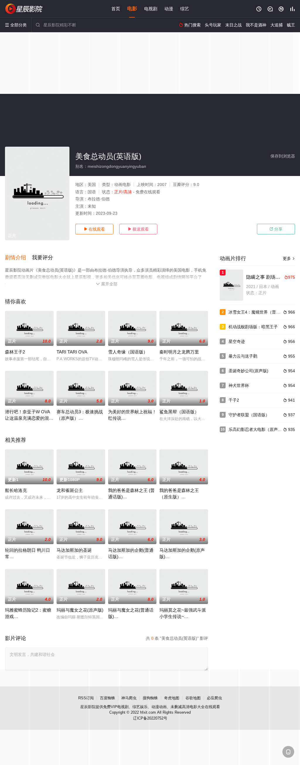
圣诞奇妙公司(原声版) (248, 370)
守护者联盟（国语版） (249, 414)
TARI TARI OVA (72, 351)
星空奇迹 (237, 341)
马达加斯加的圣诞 (74, 550)
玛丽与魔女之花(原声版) (80, 609)
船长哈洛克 (16, 490)
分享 (276, 229)
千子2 (234, 400)
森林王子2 (15, 351)
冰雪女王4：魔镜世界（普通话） (258, 312)
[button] (18, 258)
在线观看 (94, 229)
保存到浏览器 (282, 156)
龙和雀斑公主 (70, 490)
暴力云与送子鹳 (243, 356)
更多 (289, 258)
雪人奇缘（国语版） (128, 351)
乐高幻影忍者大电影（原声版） (257, 429)
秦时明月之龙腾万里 (179, 351)
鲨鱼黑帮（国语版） (179, 411)
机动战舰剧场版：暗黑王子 (253, 326)
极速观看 (138, 229)
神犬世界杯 (239, 385)
